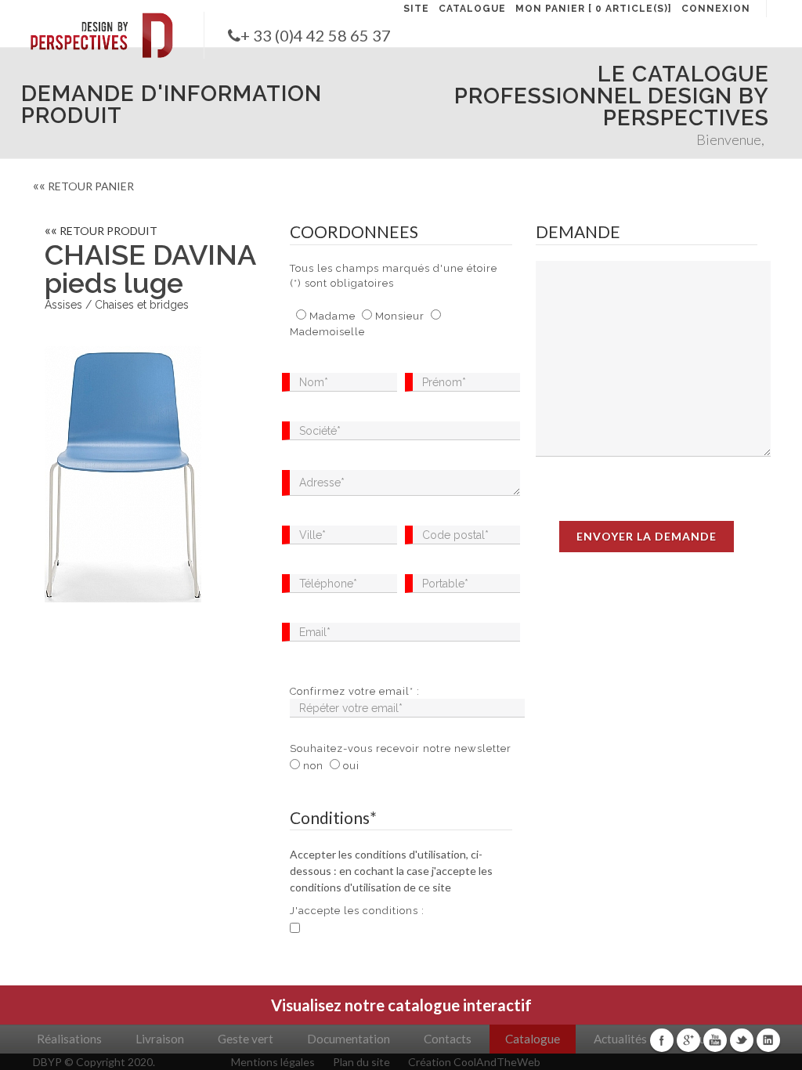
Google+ (688, 1040)
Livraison (159, 1039)
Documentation (348, 1039)
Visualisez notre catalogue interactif (401, 1005)
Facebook (662, 1040)
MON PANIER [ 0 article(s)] (593, 8)
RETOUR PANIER (83, 186)
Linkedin (768, 1040)
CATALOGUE (472, 8)
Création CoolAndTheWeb (474, 1061)
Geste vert (245, 1039)
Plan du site (361, 1061)
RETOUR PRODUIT (101, 230)
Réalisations (69, 1039)
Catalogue (532, 1039)
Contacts (447, 1039)
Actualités (620, 1039)
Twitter (741, 1040)
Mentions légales (273, 1061)
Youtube (715, 1040)
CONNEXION (715, 8)
